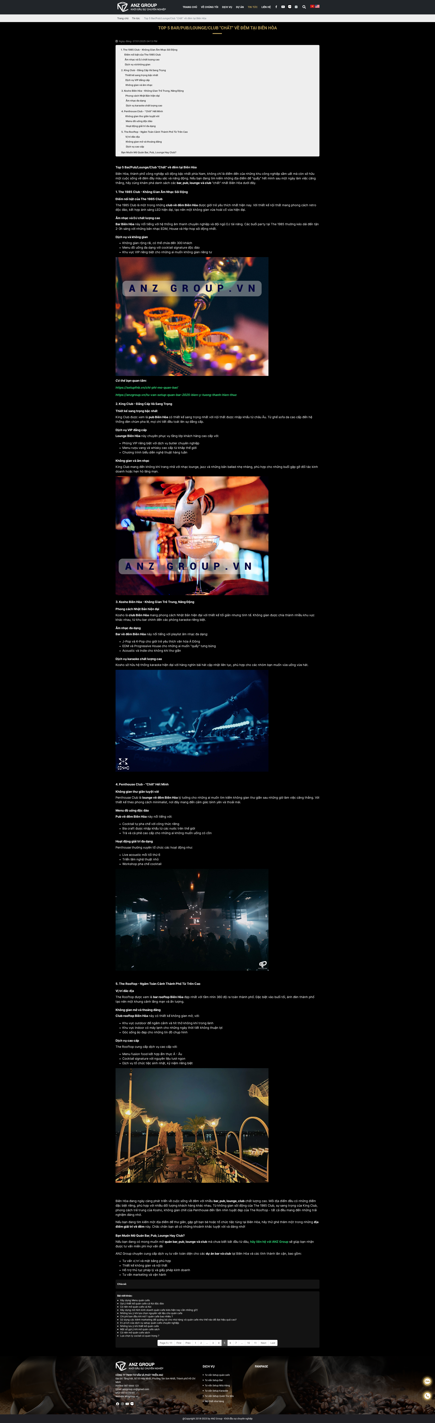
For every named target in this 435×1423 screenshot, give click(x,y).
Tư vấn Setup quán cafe (217, 1375)
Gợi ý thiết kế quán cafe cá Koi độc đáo (142, 1303)
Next (263, 1342)
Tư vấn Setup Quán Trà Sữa (219, 1396)
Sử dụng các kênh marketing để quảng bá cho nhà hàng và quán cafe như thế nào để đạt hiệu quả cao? (178, 1319)
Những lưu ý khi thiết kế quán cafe (139, 1326)
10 (248, 1342)
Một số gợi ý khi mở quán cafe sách (140, 1329)
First (179, 1342)
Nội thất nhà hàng (214, 1401)
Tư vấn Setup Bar (214, 1380)
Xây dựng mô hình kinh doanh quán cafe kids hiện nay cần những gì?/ (159, 1309)
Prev (188, 1342)
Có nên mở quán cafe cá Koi (135, 1306)
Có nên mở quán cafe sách (135, 1332)
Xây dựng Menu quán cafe (135, 1300)
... (207, 1342)
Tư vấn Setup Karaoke (216, 1390)
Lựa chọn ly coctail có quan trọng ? (139, 1335)
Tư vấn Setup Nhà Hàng (217, 1385)
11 (255, 1342)
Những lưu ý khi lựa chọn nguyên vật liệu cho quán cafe (151, 1313)
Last (273, 1342)
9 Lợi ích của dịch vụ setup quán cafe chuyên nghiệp (149, 1322)
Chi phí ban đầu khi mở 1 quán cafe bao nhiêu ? (146, 1316)
